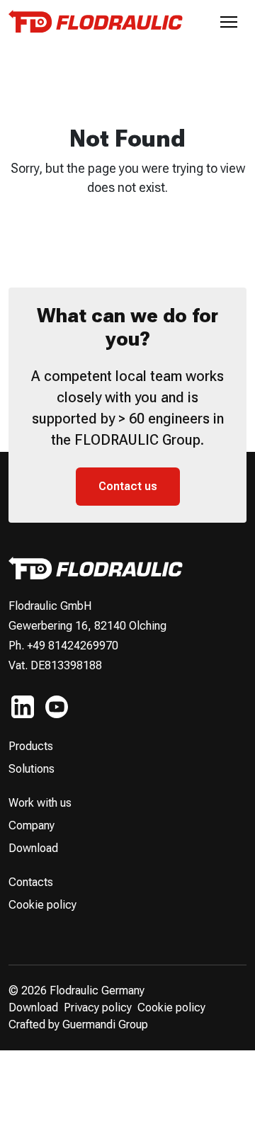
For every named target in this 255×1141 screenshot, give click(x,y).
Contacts (30, 882)
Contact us (127, 486)
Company (31, 825)
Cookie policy (42, 905)
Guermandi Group (105, 1024)
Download (33, 848)
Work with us (40, 803)
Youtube (56, 707)
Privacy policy (98, 1007)
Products (30, 746)
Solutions (31, 769)
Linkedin (22, 707)
